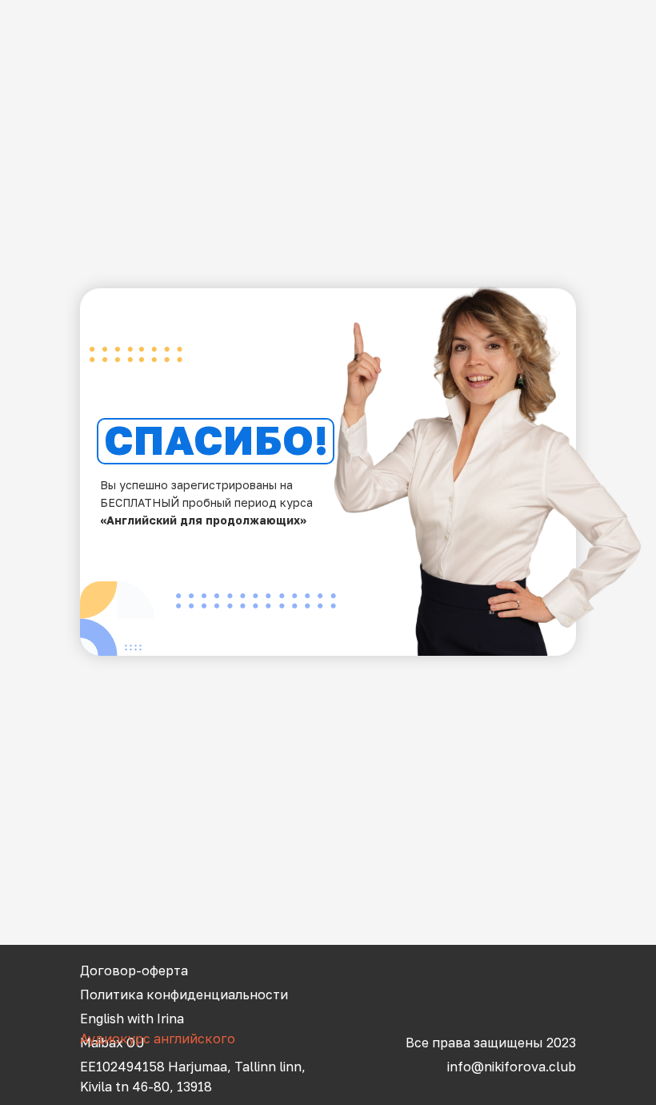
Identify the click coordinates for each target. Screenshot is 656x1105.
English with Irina (132, 1019)
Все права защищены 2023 (491, 1043)
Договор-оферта (134, 970)
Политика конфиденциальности (184, 994)
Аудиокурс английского (157, 1039)
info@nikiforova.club (511, 1067)
